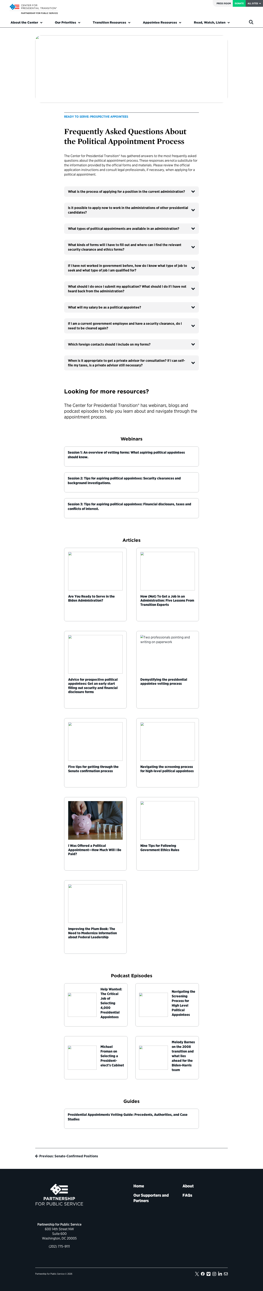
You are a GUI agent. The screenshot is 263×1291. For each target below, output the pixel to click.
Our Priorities (65, 22)
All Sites (253, 3)
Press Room (224, 3)
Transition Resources (109, 22)
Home (138, 1186)
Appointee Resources (160, 22)
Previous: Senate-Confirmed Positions (68, 1156)
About (188, 1186)
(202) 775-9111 (59, 1246)
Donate (239, 3)
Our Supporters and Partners (151, 1198)
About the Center (24, 22)
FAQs (187, 1195)
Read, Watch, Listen (209, 22)
